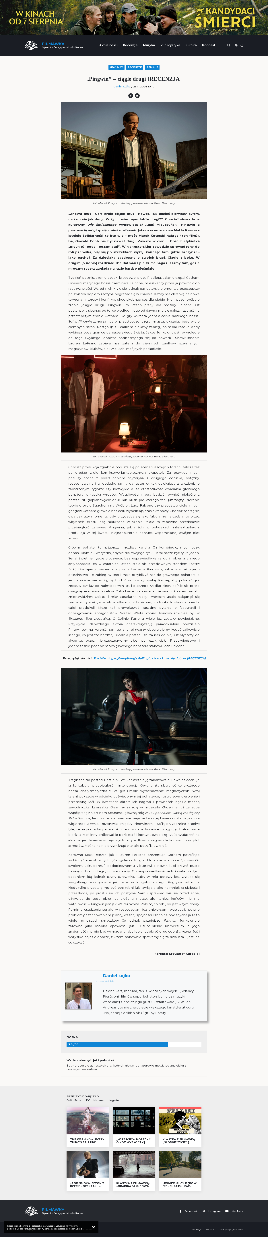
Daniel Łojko (122, 86)
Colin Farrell (75, 1100)
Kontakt (210, 1229)
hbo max (99, 1100)
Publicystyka (170, 45)
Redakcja (196, 1229)
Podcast (208, 45)
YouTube (237, 1211)
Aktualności (108, 45)
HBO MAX (116, 67)
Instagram (214, 1211)
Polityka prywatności (231, 1229)
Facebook (191, 1211)
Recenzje (130, 45)
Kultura (191, 45)
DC (88, 1100)
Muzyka (149, 45)
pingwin (113, 1100)
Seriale (152, 67)
